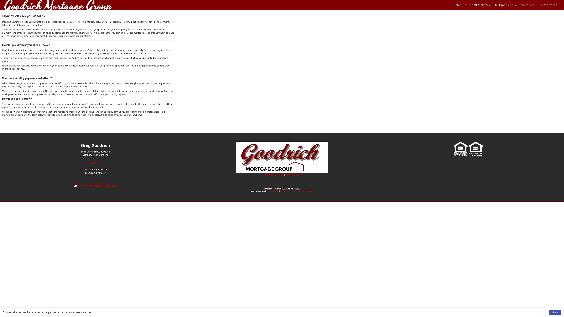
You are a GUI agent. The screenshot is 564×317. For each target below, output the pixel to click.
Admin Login (286, 191)
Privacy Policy (293, 174)
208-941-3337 (96, 182)
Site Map (309, 191)
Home (457, 5)
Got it (555, 312)
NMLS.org (95, 162)
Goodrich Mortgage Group (58, 3)
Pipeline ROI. (273, 191)
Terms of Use (298, 191)
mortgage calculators (153, 103)
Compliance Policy (273, 174)
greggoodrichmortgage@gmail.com (97, 185)
